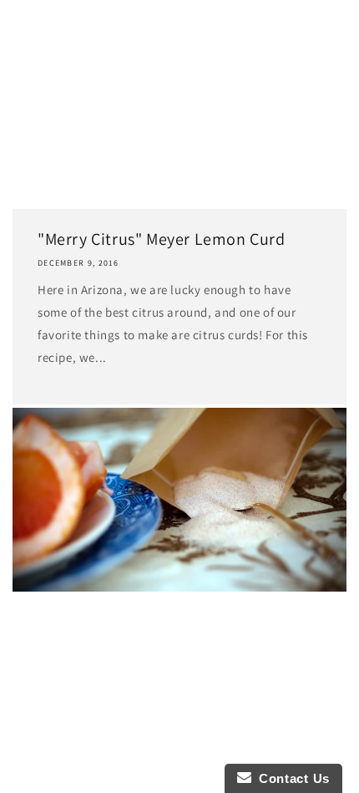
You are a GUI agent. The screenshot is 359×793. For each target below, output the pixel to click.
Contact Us (290, 778)
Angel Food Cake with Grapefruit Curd (153, 613)
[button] (33, 59)
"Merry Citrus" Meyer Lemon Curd (162, 239)
